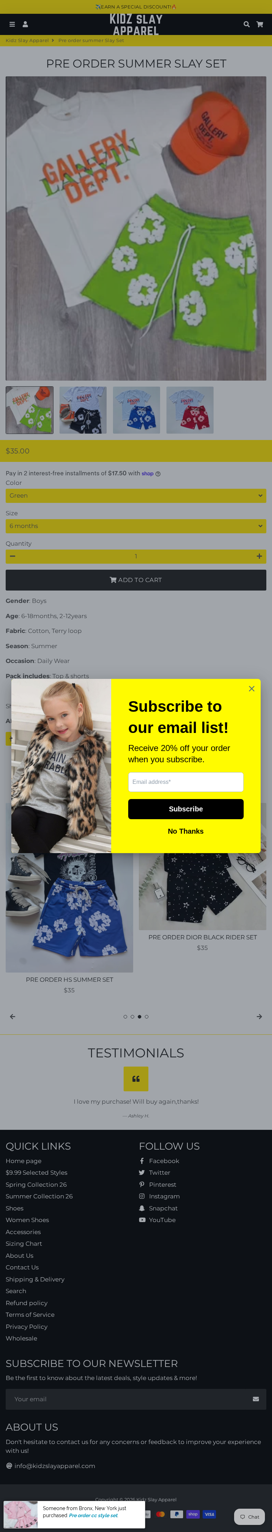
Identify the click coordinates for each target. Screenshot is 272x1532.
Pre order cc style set (93, 1515)
